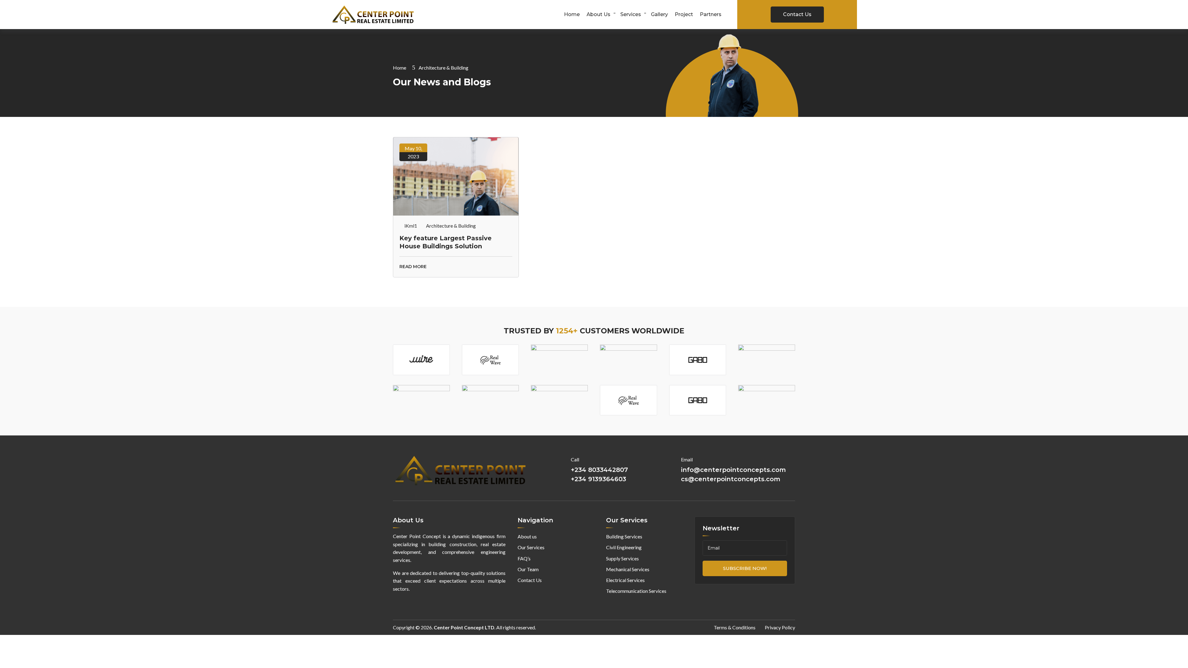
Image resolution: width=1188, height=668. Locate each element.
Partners (710, 14)
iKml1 (410, 226)
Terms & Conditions (734, 627)
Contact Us (797, 14)
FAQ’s (524, 558)
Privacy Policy (780, 627)
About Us (598, 14)
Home (572, 14)
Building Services (624, 536)
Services (630, 14)
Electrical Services (625, 580)
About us (527, 536)
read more (413, 266)
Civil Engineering (624, 547)
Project (684, 14)
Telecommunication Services (636, 591)
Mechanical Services (627, 569)
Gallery (659, 14)
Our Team (528, 569)
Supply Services (622, 558)
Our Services (531, 547)
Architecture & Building (451, 226)
